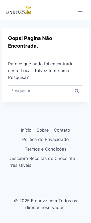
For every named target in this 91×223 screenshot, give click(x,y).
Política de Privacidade (45, 139)
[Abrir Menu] (80, 10)
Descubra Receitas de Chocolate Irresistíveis (42, 162)
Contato (62, 130)
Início (26, 130)
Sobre (43, 130)
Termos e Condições (45, 149)
